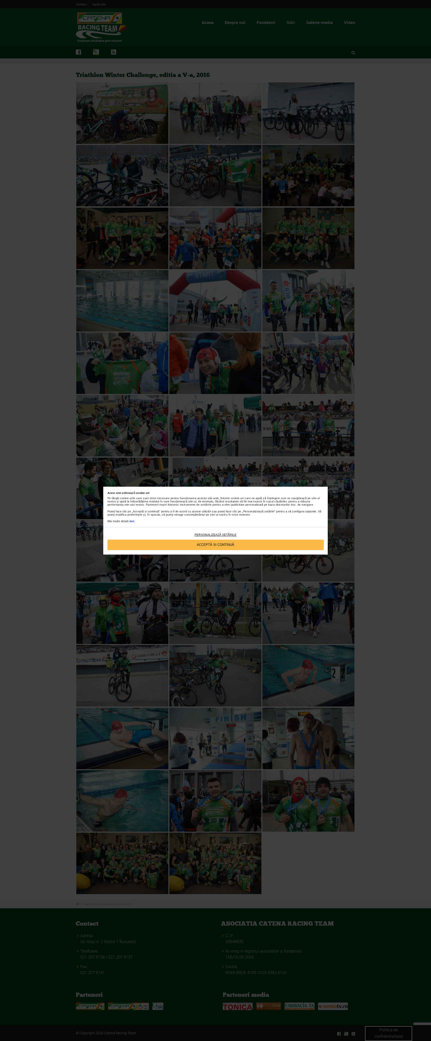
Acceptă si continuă (215, 545)
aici (131, 521)
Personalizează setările (215, 535)
